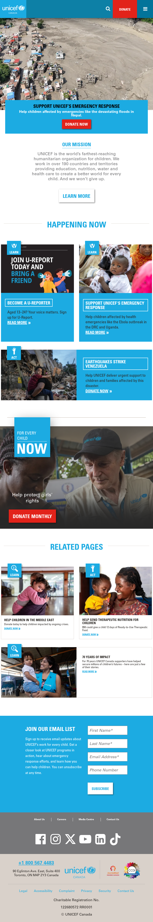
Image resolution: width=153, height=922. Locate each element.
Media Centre (86, 819)
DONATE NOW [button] (76, 124)
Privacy (86, 891)
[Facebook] (37, 835)
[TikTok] (112, 835)
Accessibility (43, 891)
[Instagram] (52, 835)
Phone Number (103, 770)
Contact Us (113, 819)
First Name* (101, 730)
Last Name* (100, 743)
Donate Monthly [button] (32, 516)
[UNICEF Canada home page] (81, 878)
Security (105, 891)
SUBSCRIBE (100, 788)
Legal (23, 891)
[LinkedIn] (97, 835)
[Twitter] (67, 835)
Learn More (76, 196)
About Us (39, 819)
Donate (125, 9)
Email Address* (104, 756)
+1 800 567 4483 (36, 863)
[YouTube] (82, 835)
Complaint (67, 891)
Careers (61, 819)
